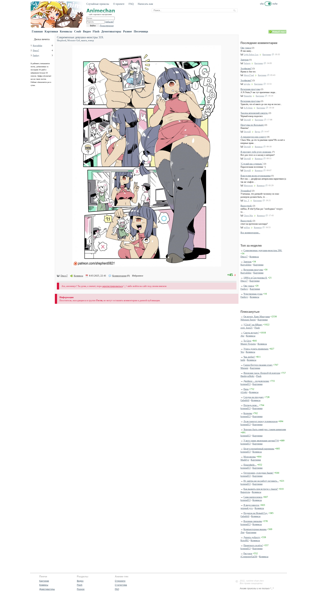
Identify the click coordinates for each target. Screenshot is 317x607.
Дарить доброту (251, 537)
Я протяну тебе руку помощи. (256, 151)
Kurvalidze (37, 45)
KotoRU (245, 540)
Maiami (244, 368)
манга (84, 40)
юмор (91, 40)
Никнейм (248, 96)
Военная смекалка (252, 521)
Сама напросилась (252, 497)
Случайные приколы (97, 4)
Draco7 (36, 50)
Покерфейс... (249, 464)
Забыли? (109, 21)
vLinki (244, 392)
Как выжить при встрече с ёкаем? (260, 489)
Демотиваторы (111, 31)
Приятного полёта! (253, 545)
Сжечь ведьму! (251, 332)
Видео (87, 31)
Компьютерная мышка (255, 529)
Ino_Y (246, 200)
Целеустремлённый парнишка (258, 448)
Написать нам (145, 4)
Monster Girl (73, 40)
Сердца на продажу (253, 397)
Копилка (247, 413)
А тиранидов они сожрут (253, 136)
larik (243, 360)
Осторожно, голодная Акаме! (258, 472)
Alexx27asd (249, 75)
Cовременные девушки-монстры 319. (80, 37)
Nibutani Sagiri (248, 319)
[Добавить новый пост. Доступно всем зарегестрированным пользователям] (277, 32)
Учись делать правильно (256, 348)
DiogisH (247, 120)
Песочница (141, 31)
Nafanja (247, 63)
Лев (242, 532)
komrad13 (246, 384)
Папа (246, 389)
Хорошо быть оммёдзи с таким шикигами (264, 429)
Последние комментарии (259, 43)
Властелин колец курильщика (256, 175)
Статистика (121, 585)
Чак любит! (249, 356)
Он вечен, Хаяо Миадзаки (256, 316)
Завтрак (245, 59)
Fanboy (36, 55)
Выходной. (246, 205)
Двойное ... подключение (256, 381)
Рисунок (247, 553)
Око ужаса (246, 47)
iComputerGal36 (249, 556)
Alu (242, 335)
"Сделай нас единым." (252, 163)
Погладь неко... (250, 405)
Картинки (51, 31)
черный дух (247, 508)
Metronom (248, 185)
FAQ (131, 4)
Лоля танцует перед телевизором (260, 421)
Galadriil (245, 400)
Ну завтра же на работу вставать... (261, 480)
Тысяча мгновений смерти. (254, 113)
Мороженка (249, 456)
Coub (77, 31)
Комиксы (66, 31)
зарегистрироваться (112, 286)
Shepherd (61, 40)
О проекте (118, 4)
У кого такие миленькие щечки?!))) (261, 440)
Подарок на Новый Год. (255, 513)
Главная (37, 31)
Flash (96, 31)
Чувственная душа (253, 293)
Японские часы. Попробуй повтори (261, 373)
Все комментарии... (250, 232)
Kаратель (245, 492)
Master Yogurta (248, 343)
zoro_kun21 (247, 327)
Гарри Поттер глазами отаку (258, 365)
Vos (242, 351)
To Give (247, 340)
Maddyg (245, 459)
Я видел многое (251, 505)
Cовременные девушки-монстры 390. (262, 250)
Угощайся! (246, 190)
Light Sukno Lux (251, 54)
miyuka (247, 84)
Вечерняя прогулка (250, 89)
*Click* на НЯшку (253, 324)
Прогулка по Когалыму (252, 124)
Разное (127, 31)
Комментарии (119, 275)
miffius (247, 227)
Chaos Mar (248, 215)
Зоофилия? (246, 68)
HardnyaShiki (247, 376)
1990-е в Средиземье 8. (255, 277)
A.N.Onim (248, 108)
